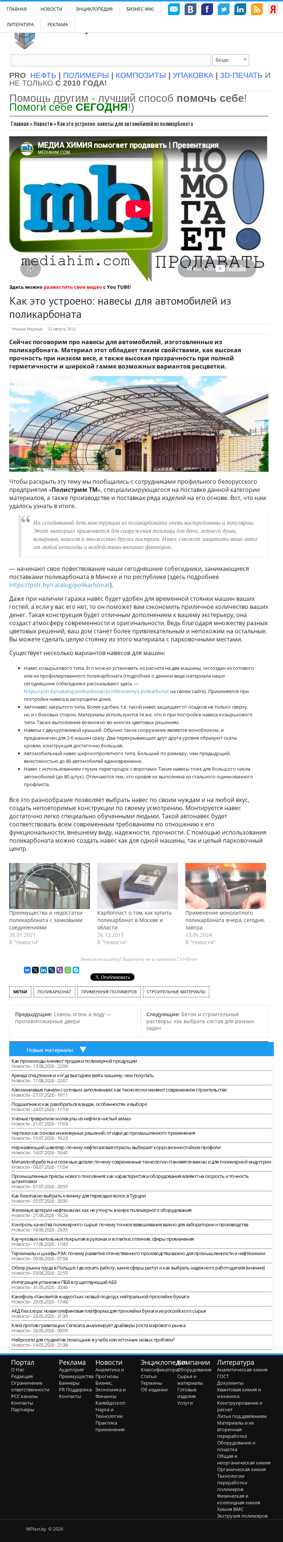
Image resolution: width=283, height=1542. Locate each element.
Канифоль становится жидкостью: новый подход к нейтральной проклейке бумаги (100, 1296)
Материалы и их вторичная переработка (235, 1429)
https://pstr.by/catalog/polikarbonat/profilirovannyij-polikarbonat (96, 691)
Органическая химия (241, 1469)
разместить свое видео (72, 287)
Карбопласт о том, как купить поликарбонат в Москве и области (134, 920)
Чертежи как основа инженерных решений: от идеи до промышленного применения (103, 1133)
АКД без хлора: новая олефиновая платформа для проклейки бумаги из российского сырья (108, 1311)
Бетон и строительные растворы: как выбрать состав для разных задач (200, 1021)
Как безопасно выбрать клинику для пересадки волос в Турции (78, 1195)
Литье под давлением (242, 1416)
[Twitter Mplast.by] (224, 10)
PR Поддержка (75, 1389)
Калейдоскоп (110, 1402)
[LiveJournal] (51, 970)
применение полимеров (109, 991)
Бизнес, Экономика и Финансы (110, 1389)
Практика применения (110, 1426)
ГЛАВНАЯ (17, 9)
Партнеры (22, 1409)
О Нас (17, 1369)
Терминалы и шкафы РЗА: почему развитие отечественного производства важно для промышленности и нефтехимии (138, 1253)
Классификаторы (160, 1369)
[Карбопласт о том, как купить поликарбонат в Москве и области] (137, 886)
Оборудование (194, 1369)
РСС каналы (24, 1396)
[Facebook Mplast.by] (207, 10)
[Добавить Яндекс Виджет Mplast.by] (273, 10)
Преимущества (76, 1376)
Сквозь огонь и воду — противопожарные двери (63, 1018)
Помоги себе (68, 107)
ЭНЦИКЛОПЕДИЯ (94, 9)
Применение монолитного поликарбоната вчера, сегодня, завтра (225, 920)
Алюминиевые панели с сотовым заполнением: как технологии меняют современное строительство (119, 1089)
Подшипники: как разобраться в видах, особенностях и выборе (79, 1104)
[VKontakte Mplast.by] (190, 10)
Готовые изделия (186, 1392)
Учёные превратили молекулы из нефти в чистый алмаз (70, 1118)
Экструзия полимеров (242, 1515)
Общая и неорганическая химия (243, 1459)
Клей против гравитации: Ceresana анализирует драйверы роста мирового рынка (98, 1325)
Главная (20, 123)
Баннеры (69, 1383)
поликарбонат (54, 991)
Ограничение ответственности (30, 1386)
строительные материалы (176, 991)
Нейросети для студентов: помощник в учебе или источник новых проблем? (93, 1339)
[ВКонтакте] (27, 970)
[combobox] (230, 60)
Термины (151, 1383)
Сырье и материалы (190, 1379)
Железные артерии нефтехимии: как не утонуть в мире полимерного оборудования (101, 1210)
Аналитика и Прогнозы (109, 1373)
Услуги (185, 1402)
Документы (230, 1383)
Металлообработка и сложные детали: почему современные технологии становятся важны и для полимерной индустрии (141, 1161)
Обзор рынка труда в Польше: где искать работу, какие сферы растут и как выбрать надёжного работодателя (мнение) (138, 1267)
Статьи (149, 1376)
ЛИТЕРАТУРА (20, 24)
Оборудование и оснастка (236, 1446)
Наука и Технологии (109, 1412)
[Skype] (76, 970)
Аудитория (71, 1369)
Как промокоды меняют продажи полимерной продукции (74, 1061)
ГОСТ (223, 1376)
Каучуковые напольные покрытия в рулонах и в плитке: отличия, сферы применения (102, 1239)
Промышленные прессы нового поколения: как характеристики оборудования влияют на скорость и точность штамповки (130, 1179)
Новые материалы (50, 1049)
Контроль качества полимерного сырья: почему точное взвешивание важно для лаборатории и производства (129, 1224)
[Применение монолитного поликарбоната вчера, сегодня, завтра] (225, 886)
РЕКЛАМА (58, 24)
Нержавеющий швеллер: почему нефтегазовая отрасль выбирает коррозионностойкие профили (115, 1147)
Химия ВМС (230, 1509)
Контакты (22, 1402)
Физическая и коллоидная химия (238, 1499)
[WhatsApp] (67, 970)
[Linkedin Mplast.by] (240, 10)
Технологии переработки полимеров (232, 1483)
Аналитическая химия (242, 1369)
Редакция (22, 1376)
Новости (51, 9)
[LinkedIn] (43, 970)
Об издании (154, 1389)
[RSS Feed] (257, 10)
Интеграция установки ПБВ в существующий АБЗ (64, 1282)
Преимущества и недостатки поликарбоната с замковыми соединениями (46, 920)
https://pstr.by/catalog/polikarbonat (59, 585)
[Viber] (59, 970)
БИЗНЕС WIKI (140, 9)
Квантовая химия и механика (239, 1392)
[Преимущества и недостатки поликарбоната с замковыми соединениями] (49, 886)
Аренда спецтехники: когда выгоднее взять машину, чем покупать (82, 1075)
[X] (35, 970)
